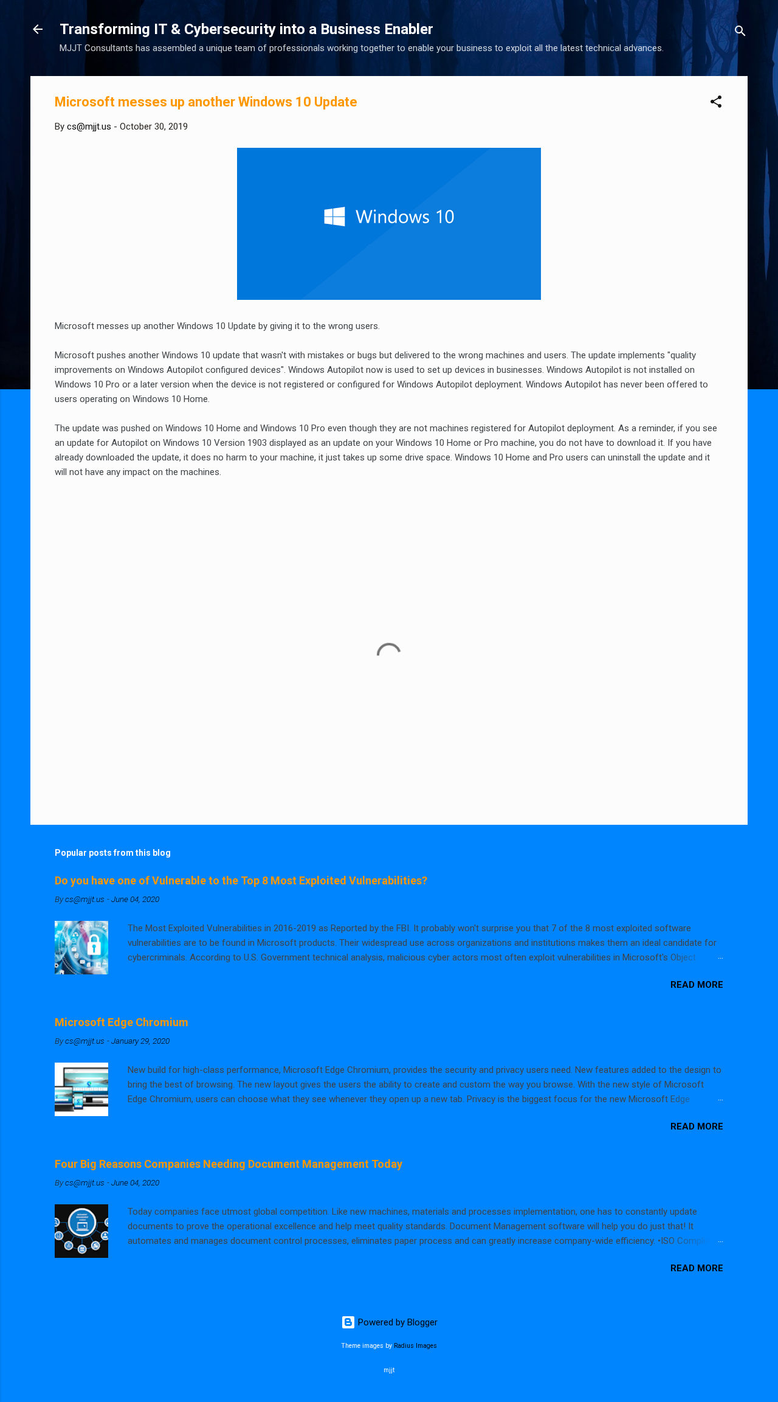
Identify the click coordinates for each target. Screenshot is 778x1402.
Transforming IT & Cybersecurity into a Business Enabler (246, 29)
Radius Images (415, 1346)
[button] (716, 103)
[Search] (740, 33)
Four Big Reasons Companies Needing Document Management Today (228, 1163)
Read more (696, 984)
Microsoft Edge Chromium (121, 1022)
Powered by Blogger (397, 1322)
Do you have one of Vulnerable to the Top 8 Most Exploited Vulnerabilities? (241, 880)
